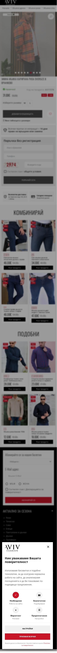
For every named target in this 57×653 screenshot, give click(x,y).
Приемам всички (27, 636)
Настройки (27, 628)
